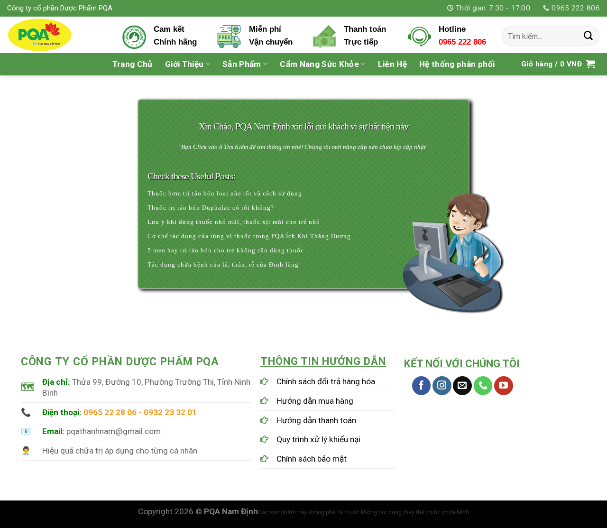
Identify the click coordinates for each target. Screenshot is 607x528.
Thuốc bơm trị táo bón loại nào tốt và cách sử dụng (224, 193)
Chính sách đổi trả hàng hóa (325, 381)
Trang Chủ (132, 64)
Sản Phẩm (241, 64)
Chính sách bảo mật (311, 458)
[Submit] (588, 36)
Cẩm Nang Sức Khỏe (319, 64)
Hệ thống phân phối (457, 64)
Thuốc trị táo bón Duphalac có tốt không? (210, 207)
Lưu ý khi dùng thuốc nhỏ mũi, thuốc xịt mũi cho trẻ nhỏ (233, 221)
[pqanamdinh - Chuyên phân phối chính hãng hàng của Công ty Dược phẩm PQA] (57, 35)
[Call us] (483, 385)
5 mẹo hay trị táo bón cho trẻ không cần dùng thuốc (225, 250)
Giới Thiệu (184, 64)
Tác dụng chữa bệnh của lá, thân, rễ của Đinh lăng (223, 264)
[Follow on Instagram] (441, 385)
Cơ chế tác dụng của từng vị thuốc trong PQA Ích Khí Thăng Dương (249, 236)
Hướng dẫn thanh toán (316, 420)
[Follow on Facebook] (421, 385)
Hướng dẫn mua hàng (314, 401)
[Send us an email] (462, 385)
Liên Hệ (392, 64)
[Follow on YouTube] (503, 385)
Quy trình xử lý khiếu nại (318, 439)
